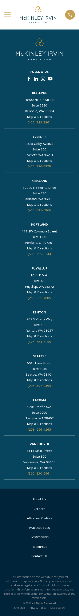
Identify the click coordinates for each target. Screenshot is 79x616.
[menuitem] (19, 608)
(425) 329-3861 (39, 122)
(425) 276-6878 (39, 166)
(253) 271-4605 (39, 298)
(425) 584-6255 (39, 342)
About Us (39, 499)
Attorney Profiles (39, 518)
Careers (39, 509)
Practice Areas (39, 527)
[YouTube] (50, 79)
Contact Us (39, 556)
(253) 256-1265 (39, 429)
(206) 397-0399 (39, 386)
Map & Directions (39, 116)
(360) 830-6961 (39, 473)
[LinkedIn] (36, 79)
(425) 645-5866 (39, 210)
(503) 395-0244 (39, 254)
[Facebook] (29, 79)
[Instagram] (43, 79)
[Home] (38, 14)
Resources (39, 546)
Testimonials (39, 537)
